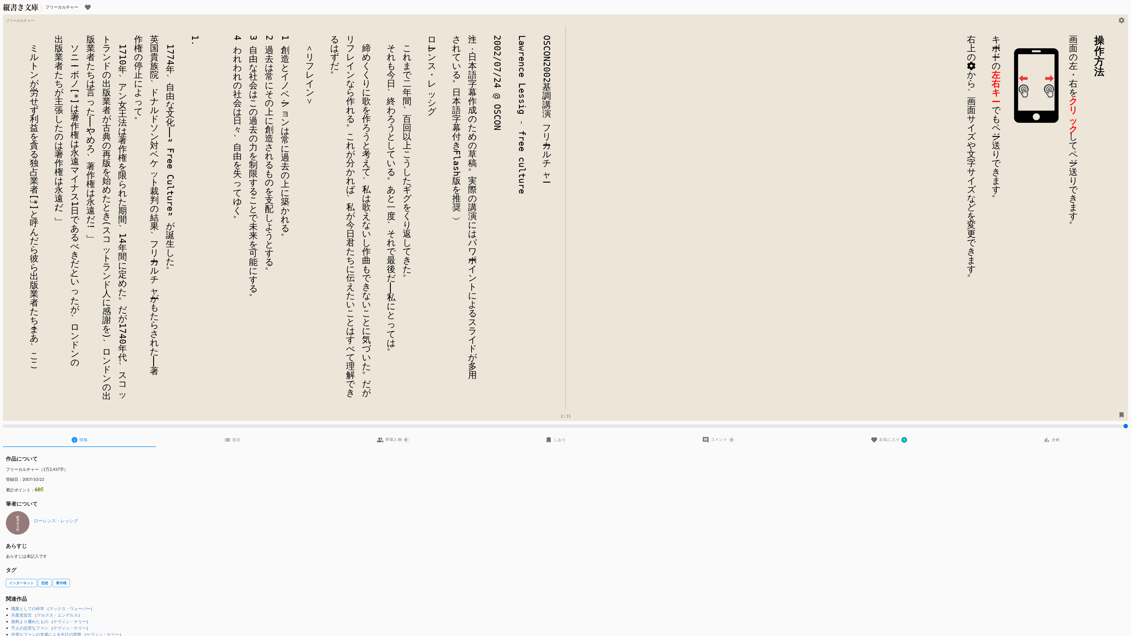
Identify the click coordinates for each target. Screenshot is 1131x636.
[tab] (79, 440)
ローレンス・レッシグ (56, 520)
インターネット (21, 583)
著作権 (61, 583)
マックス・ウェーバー (69, 608)
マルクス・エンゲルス (57, 614)
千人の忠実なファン (29, 627)
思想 (44, 583)
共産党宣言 (21, 614)
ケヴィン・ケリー (69, 621)
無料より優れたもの (29, 621)
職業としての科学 (27, 608)
